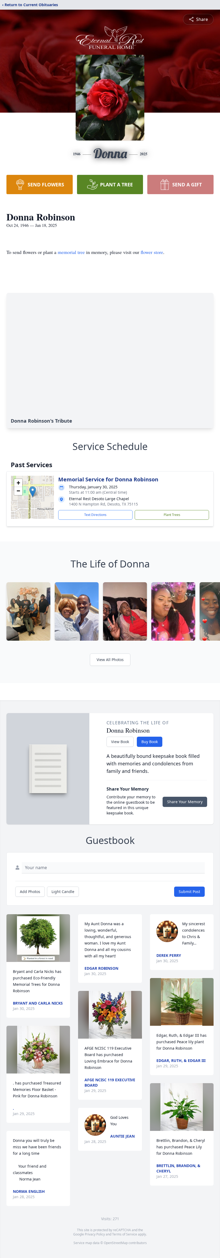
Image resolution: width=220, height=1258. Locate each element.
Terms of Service (124, 1234)
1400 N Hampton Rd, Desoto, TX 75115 (103, 504)
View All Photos (110, 659)
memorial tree (71, 252)
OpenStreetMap (116, 1243)
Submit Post (189, 891)
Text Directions (95, 514)
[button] (32, 491)
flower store (152, 252)
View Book (120, 741)
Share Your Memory (185, 801)
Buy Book (149, 741)
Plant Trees (172, 514)
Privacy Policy (95, 1234)
